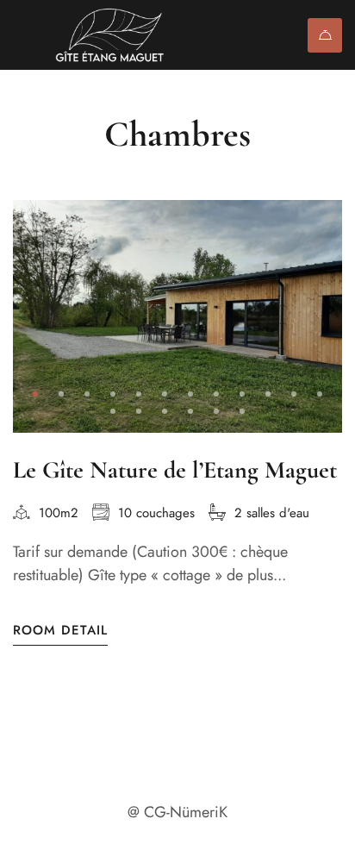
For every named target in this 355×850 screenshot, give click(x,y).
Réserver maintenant (325, 35)
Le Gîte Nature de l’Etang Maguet (175, 469)
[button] (35, 394)
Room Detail (60, 631)
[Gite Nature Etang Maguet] (118, 35)
